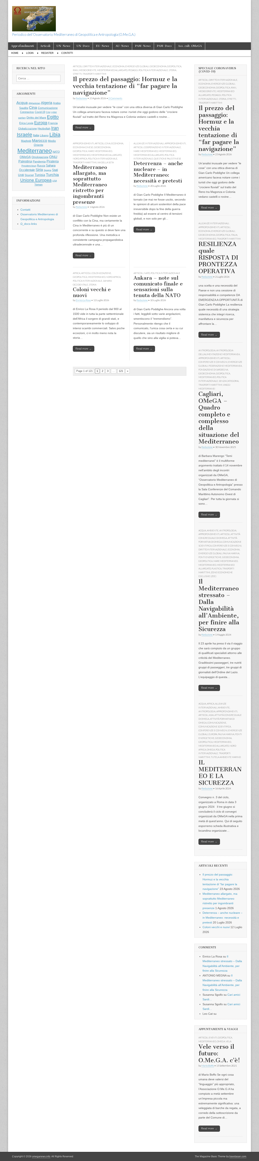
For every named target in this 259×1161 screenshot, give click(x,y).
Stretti (77, 73)
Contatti (67, 53)
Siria (39, 170)
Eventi (213, 1037)
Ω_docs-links (28, 223)
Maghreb (26, 141)
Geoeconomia (158, 66)
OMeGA (25, 157)
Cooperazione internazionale (162, 147)
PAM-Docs (164, 46)
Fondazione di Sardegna (213, 369)
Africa (76, 273)
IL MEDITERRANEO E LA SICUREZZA (220, 772)
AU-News (122, 46)
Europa (40, 122)
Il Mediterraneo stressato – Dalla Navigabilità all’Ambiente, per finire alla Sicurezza (218, 605)
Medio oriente (87, 70)
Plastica (217, 568)
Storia (172, 70)
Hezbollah (44, 128)
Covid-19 (40, 112)
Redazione (81, 98)
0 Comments (115, 98)
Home (14, 53)
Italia (36, 135)
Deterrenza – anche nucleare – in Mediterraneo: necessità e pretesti (158, 172)
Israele (24, 134)
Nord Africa (80, 158)
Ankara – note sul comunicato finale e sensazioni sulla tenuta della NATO (158, 286)
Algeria (46, 103)
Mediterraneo (81, 155)
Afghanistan (34, 103)
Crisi (48, 112)
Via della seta (105, 162)
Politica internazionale (153, 70)
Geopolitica (174, 66)
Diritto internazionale (97, 66)
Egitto (53, 117)
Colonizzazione (101, 273)
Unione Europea (36, 180)
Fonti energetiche (209, 557)
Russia (41, 165)
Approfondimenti (22, 46)
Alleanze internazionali (149, 143)
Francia (53, 123)
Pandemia (39, 161)
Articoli (45, 46)
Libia (54, 135)
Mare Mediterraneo (100, 151)
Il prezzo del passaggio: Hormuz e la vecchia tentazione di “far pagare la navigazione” (125, 85)
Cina (107, 143)
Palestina (25, 161)
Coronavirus (27, 112)
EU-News (102, 46)
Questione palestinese (167, 158)
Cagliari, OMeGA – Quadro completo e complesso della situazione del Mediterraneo (218, 417)
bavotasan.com (237, 1156)
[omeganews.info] (34, 16)
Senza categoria (229, 381)
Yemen (38, 184)
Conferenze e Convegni (212, 362)
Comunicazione (48, 107)
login (30, 53)
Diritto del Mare (36, 117)
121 (121, 370)
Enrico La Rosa (83, 300)
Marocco (39, 140)
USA (54, 180)
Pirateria (53, 161)
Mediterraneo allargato (112, 70)
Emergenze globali (137, 66)
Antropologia (206, 350)
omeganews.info (41, 1156)
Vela (228, 1041)
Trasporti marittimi (94, 73)
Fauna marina (231, 553)
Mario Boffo (208, 1065)
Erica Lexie (26, 123)
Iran (75, 70)
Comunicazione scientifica (214, 726)
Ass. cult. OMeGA (190, 46)
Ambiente (213, 530)
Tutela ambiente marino (226, 757)
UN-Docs (83, 46)
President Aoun (28, 165)
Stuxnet (29, 175)
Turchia (52, 174)
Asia (211, 715)
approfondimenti (83, 143)
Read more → (83, 127)
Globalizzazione (27, 128)
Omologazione (40, 157)
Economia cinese (83, 147)
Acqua (22, 103)
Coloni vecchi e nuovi (92, 292)
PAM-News (143, 46)
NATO (147, 273)
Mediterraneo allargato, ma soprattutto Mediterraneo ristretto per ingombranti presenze (90, 184)
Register (47, 53)
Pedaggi (133, 70)
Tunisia (40, 175)
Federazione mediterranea (225, 365)
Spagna (47, 170)
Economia (118, 66)
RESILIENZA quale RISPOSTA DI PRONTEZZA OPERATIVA (218, 257)
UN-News (63, 46)
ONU (53, 157)
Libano (44, 135)
